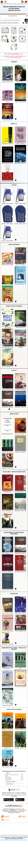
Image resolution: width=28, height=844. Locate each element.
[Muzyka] (14, 50)
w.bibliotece (13, 810)
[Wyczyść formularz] (23, 23)
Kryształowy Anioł (8, 779)
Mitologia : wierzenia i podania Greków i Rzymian (13, 774)
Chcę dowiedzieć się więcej (7, 839)
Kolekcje (17, 22)
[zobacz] (21, 54)
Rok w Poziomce (8, 777)
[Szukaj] (26, 20)
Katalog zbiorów (13, 15)
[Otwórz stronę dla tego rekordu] (8, 73)
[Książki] (5, 34)
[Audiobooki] (23, 34)
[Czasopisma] (14, 42)
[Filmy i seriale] (23, 42)
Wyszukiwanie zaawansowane (7, 22)
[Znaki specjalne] (26, 23)
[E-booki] (14, 34)
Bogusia (6, 775)
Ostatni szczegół (8, 778)
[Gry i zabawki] (5, 42)
